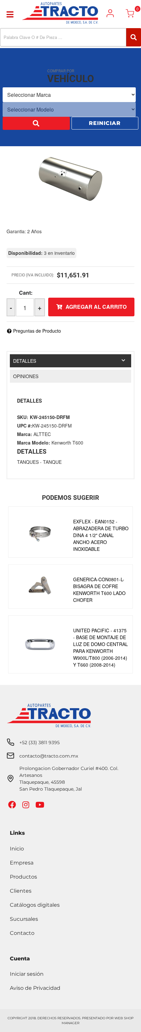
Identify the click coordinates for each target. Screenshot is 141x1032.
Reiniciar (105, 124)
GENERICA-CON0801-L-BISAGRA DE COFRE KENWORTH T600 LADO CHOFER (99, 589)
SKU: (22, 417)
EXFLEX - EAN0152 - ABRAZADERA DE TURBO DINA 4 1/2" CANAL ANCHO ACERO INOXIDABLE (101, 535)
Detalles (24, 361)
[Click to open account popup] (110, 13)
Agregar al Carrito (96, 306)
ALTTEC (42, 434)
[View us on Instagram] (26, 806)
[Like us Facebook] (13, 806)
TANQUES (28, 462)
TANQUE (52, 462)
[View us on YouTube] (40, 806)
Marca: (24, 434)
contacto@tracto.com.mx (48, 756)
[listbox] (69, 95)
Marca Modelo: (33, 442)
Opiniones (25, 376)
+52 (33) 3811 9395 (39, 742)
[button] (70, 37)
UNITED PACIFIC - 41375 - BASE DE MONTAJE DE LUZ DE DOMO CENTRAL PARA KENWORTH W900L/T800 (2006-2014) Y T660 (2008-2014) (100, 647)
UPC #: (24, 425)
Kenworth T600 (67, 442)
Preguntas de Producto (37, 330)
